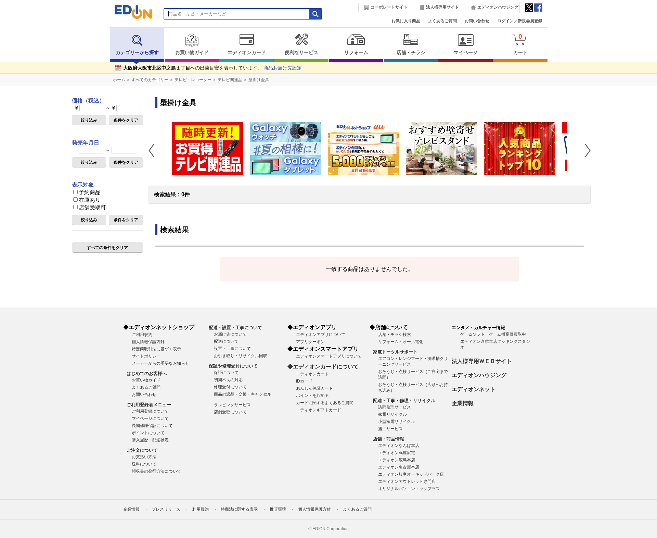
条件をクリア (126, 120)
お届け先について (230, 334)
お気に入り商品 (405, 20)
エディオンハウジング (497, 7)
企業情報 (463, 403)
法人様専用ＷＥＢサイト (482, 361)
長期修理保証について (152, 425)
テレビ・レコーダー (193, 79)
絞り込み (89, 120)
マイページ (466, 52)
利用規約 (200, 509)
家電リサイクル (392, 414)
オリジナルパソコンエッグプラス (409, 488)
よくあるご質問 (442, 20)
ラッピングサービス (232, 404)
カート (520, 44)
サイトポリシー (146, 356)
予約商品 (90, 192)
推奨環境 (278, 509)
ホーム (119, 79)
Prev (154, 150)
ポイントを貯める (312, 395)
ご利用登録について (150, 411)
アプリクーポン (310, 341)
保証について (226, 372)
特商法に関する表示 (239, 509)
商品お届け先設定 (282, 68)
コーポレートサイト (389, 7)
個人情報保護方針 (148, 341)
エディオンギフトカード (318, 410)
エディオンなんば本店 (398, 445)
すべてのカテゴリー (149, 79)
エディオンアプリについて (320, 334)
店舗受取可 (92, 207)
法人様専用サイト (442, 7)
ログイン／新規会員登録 (519, 20)
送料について (144, 464)
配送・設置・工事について (235, 327)
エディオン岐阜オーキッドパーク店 (411, 474)
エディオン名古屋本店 (398, 467)
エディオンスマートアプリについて (329, 356)
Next (585, 150)
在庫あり (90, 200)
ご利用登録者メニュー (149, 404)
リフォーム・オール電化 (400, 341)
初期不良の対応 (228, 379)
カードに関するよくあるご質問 (324, 402)
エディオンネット (473, 389)
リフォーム (356, 52)
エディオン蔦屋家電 (396, 452)
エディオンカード (247, 52)
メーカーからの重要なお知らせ (160, 363)
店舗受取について (230, 412)
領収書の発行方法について (156, 471)
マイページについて (150, 418)
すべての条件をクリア (107, 247)
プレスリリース (166, 509)
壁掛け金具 (258, 79)
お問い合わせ (477, 20)
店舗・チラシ (411, 52)
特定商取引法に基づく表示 (156, 349)
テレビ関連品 (230, 79)
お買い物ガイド (192, 52)
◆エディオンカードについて (323, 367)
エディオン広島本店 (396, 460)
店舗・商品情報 (388, 438)
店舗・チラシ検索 (394, 334)
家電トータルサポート (395, 351)
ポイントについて (148, 432)
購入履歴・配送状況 (150, 440)
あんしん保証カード (314, 388)
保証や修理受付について (233, 365)
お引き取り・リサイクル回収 (240, 355)
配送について (226, 341)
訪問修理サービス (394, 407)
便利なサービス (301, 52)
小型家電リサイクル (396, 421)
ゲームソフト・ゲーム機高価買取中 (493, 334)
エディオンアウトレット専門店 (407, 481)
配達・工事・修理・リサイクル (404, 400)
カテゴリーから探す (137, 52)
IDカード (304, 381)
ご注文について (142, 450)
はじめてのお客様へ (147, 373)
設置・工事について (232, 348)
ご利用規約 (142, 334)
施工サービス (390, 428)
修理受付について (230, 387)
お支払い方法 (144, 456)
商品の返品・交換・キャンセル (242, 394)
